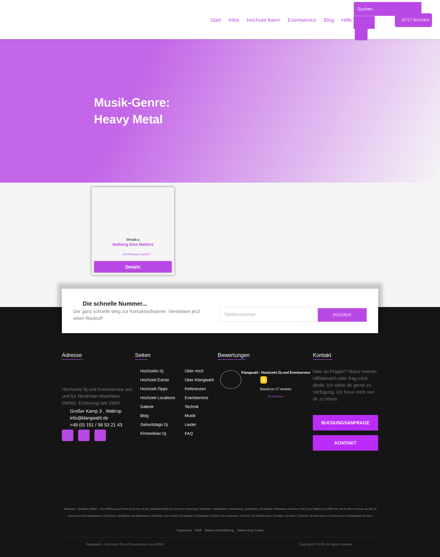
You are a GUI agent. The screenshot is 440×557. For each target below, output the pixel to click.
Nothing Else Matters (133, 244)
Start (215, 20)
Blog (329, 20)
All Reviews (275, 396)
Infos (233, 20)
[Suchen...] (364, 22)
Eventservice (302, 20)
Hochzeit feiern (263, 20)
